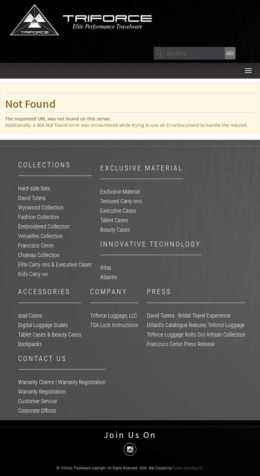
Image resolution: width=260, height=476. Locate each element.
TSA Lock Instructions (114, 325)
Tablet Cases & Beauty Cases (49, 334)
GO (230, 53)
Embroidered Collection (44, 226)
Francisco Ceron (36, 245)
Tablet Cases (114, 220)
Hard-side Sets (34, 188)
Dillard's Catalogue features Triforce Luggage (195, 325)
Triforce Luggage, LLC (113, 315)
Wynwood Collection (41, 207)
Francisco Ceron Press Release (181, 344)
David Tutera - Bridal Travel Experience (189, 315)
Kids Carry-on (33, 274)
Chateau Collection (39, 255)
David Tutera (31, 198)
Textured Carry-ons (121, 201)
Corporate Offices (37, 410)
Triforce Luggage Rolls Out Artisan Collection (196, 334)
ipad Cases (30, 315)
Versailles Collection (40, 236)
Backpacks (30, 344)
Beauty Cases (115, 229)
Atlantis (108, 277)
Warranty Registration (42, 391)
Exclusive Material (120, 191)
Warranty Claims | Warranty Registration (62, 382)
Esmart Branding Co (188, 468)
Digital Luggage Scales (43, 325)
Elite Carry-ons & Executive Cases (55, 264)
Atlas (105, 267)
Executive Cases (118, 210)
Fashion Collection (38, 217)
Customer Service (37, 401)
